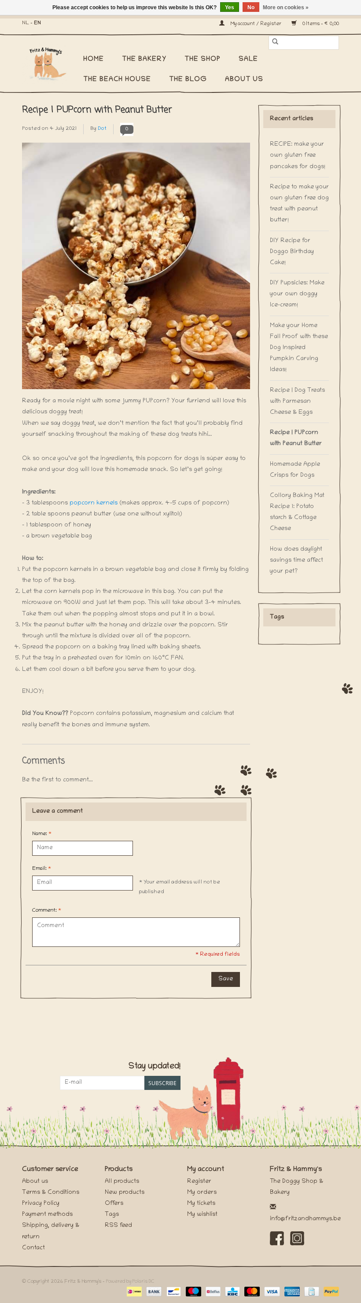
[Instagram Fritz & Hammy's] (297, 1238)
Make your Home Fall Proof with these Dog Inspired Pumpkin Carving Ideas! (299, 348)
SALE (248, 59)
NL (25, 23)
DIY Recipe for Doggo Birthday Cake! (292, 252)
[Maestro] (193, 1292)
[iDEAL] (133, 1292)
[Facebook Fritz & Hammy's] (277, 1238)
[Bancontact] (172, 1292)
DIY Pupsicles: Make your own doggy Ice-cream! (297, 294)
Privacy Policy (40, 1203)
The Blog (188, 79)
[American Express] (291, 1292)
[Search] (275, 43)
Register (199, 1181)
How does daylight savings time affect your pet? (296, 560)
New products (124, 1192)
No (250, 7)
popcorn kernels (94, 503)
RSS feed (118, 1225)
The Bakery (144, 59)
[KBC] (231, 1292)
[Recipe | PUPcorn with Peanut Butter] (136, 269)
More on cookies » (286, 7)
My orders (202, 1192)
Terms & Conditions (50, 1192)
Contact (33, 1248)
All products (122, 1181)
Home (93, 59)
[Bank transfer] (153, 1292)
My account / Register (256, 24)
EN (37, 23)
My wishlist (202, 1214)
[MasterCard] (251, 1292)
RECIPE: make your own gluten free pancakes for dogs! (297, 155)
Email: (41, 869)
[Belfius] (212, 1292)
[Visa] (271, 1292)
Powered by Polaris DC (130, 1282)
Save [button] (225, 979)
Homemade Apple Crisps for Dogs (295, 470)
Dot (102, 129)
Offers (114, 1203)
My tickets (201, 1203)
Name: (42, 834)
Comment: (46, 910)
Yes (229, 7)
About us (244, 79)
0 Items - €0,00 (320, 24)
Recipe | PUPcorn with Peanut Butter (97, 110)
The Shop (202, 59)
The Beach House (117, 79)
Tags (112, 1214)
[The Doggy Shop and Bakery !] (49, 63)
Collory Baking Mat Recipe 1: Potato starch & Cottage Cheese (297, 513)
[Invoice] (310, 1292)
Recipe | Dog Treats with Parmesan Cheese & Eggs (297, 401)
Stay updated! (154, 1066)
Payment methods (47, 1214)
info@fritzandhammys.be (305, 1219)
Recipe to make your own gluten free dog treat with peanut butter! (299, 204)
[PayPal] (329, 1292)
